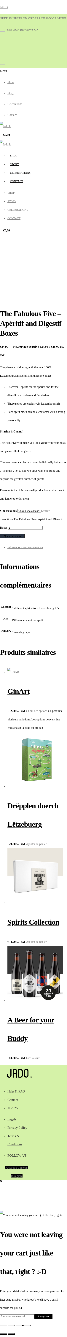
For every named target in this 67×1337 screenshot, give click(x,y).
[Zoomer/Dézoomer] (3, 1325)
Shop (10, 82)
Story (10, 93)
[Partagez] (19, 1325)
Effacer (45, 510)
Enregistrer (43, 1316)
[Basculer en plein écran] (11, 1325)
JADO (4, 7)
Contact (12, 114)
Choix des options (36, 710)
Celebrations (14, 104)
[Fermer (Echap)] (27, 1325)
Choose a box (8, 510)
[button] (8, 71)
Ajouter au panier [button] (36, 844)
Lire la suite (33, 1058)
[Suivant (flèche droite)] (11, 1334)
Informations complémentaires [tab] (25, 547)
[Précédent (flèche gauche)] (3, 1334)
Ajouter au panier (12, 536)
